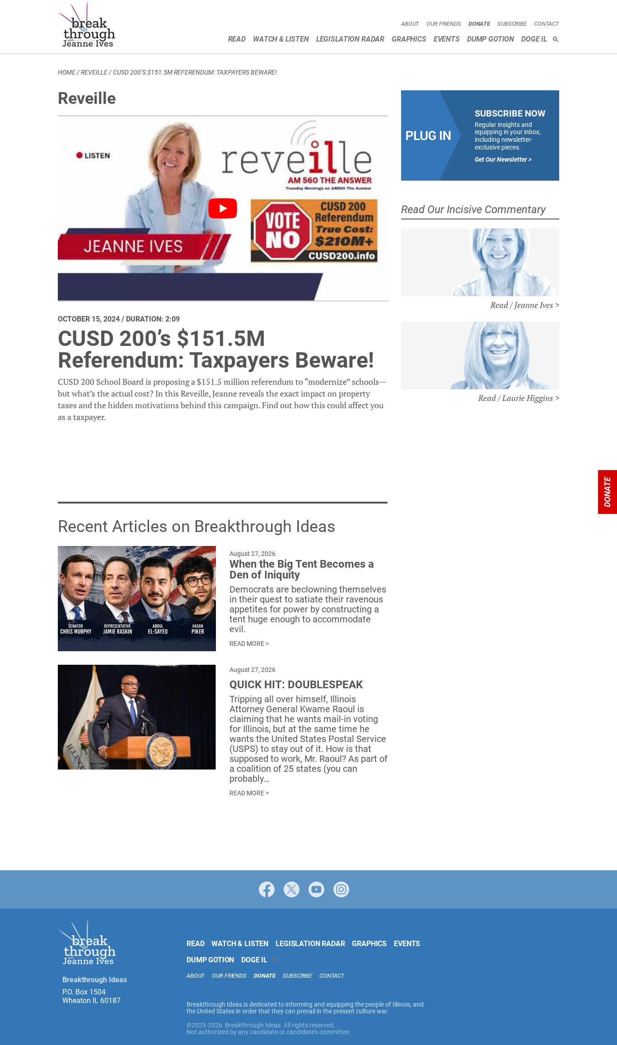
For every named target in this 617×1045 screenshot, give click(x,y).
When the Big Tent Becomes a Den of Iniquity (301, 569)
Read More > (249, 643)
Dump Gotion (490, 39)
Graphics (409, 39)
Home (66, 72)
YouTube (316, 889)
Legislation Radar (350, 39)
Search (555, 39)
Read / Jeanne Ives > (525, 304)
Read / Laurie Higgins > (518, 397)
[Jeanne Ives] (480, 262)
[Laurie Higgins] (480, 355)
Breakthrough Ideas (86, 25)
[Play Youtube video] (223, 208)
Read (237, 39)
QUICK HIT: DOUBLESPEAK (296, 684)
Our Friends (443, 23)
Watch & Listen (281, 39)
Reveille (94, 72)
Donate (479, 23)
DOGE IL (534, 39)
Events (447, 39)
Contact (546, 23)
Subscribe (512, 23)
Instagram (341, 889)
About (410, 23)
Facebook (267, 889)
